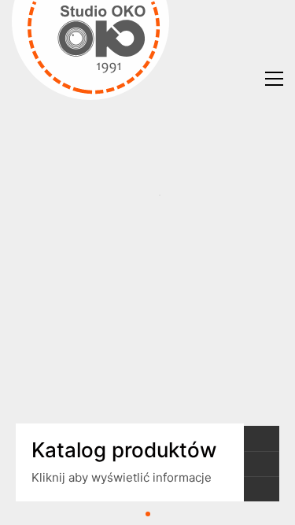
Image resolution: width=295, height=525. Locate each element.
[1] (148, 514)
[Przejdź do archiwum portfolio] (261, 463)
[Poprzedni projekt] (261, 438)
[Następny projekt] (261, 488)
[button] (274, 79)
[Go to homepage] (90, 78)
